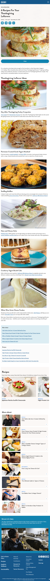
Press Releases (30, 574)
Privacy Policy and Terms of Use (28, 579)
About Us (29, 556)
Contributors (16, 561)
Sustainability (5, 569)
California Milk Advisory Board (40, 195)
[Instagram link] (44, 557)
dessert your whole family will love (33, 275)
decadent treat (9, 314)
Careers (40, 560)
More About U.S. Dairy (7, 524)
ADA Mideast (37, 313)
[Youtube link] (48, 557)
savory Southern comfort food (9, 235)
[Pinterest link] (46, 557)
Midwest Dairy (4, 233)
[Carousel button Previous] (2, 386)
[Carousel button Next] (48, 386)
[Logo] (3, 2)
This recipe (4, 115)
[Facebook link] (39, 557)
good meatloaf (14, 154)
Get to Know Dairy (5, 7)
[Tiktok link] (42, 557)
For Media (29, 572)
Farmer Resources (18, 569)
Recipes (3, 561)
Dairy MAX (23, 154)
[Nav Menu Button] (48, 2)
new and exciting (14, 195)
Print (25, 61)
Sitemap (40, 563)
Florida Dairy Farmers (15, 115)
